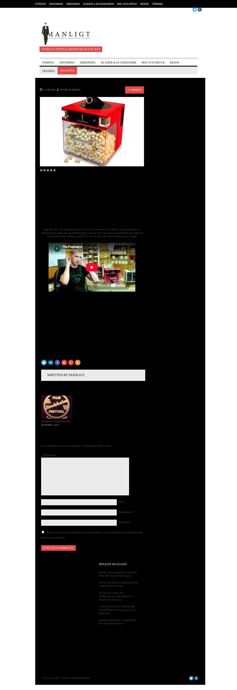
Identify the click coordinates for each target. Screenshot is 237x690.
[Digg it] (50, 364)
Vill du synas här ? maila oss (56, 677)
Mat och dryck (127, 4)
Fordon (40, 4)
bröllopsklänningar (81, 677)
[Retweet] (44, 364)
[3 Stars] (47, 170)
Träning (157, 4)
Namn (122, 501)
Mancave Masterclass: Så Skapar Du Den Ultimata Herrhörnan (118, 621)
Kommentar (50, 455)
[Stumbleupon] (64, 364)
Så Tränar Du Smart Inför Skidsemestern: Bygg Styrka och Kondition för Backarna (115, 596)
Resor (144, 4)
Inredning (73, 4)
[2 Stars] (44, 170)
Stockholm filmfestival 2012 (56, 421)
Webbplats (124, 522)
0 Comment (135, 90)
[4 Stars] (51, 170)
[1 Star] (41, 170)
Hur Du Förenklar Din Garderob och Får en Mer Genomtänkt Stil (118, 584)
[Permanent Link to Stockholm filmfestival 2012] (56, 418)
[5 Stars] (54, 170)
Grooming (56, 4)
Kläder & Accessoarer (98, 4)
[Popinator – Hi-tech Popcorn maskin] (92, 165)
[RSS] (78, 364)
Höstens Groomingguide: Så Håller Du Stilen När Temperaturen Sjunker (118, 574)
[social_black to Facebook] (57, 364)
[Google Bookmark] (71, 364)
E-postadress (126, 512)
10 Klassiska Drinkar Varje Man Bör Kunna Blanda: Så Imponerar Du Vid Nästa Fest (117, 610)
